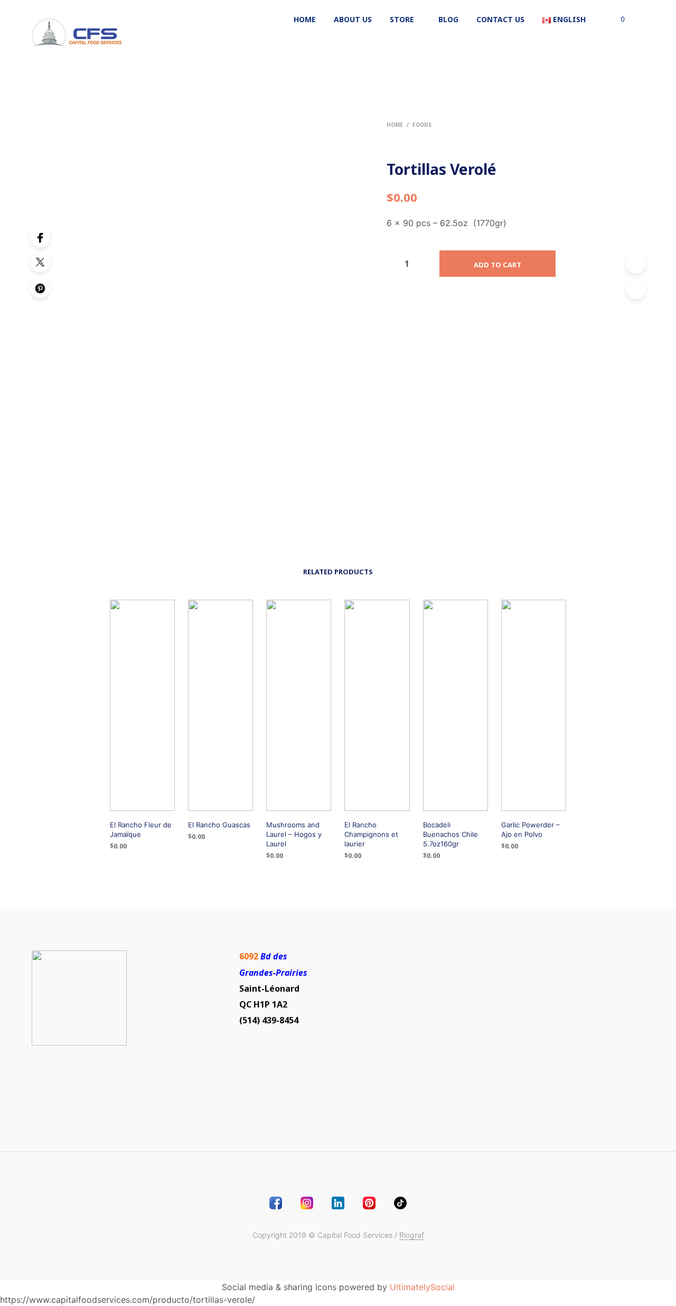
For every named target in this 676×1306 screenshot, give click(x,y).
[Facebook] (40, 237)
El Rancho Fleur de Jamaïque (141, 829)
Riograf (411, 1235)
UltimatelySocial (422, 1287)
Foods (421, 124)
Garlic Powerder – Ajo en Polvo (530, 829)
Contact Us (500, 19)
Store (402, 19)
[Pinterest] (40, 288)
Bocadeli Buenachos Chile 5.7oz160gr (450, 834)
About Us (353, 19)
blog (448, 19)
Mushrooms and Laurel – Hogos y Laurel (294, 834)
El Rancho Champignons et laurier (371, 834)
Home (305, 19)
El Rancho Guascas (219, 824)
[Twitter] (40, 263)
